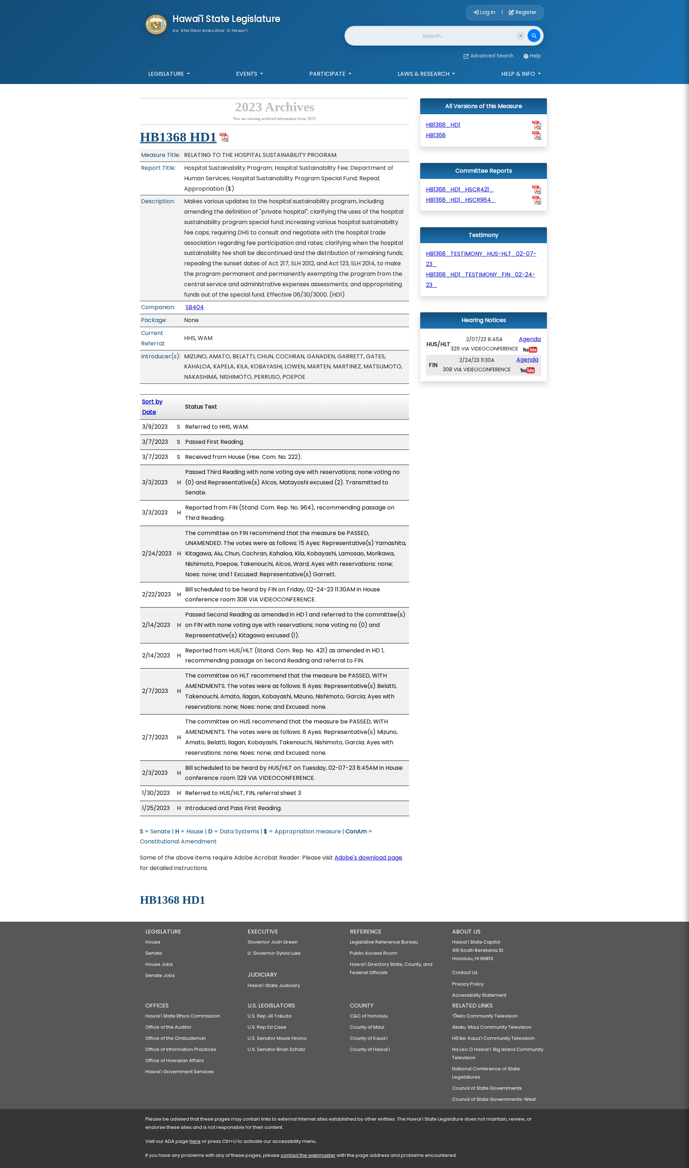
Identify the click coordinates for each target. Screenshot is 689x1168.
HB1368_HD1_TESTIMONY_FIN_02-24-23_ (480, 279)
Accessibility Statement (479, 995)
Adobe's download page (368, 857)
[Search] (534, 35)
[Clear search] (520, 35)
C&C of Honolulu (369, 1016)
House (152, 942)
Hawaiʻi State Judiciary (274, 985)
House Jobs (159, 964)
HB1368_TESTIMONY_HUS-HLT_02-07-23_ (481, 259)
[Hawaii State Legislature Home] (156, 23)
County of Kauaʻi (369, 1038)
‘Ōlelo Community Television (485, 1016)
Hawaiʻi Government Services (179, 1072)
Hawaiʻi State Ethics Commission (182, 1016)
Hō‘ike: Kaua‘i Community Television (493, 1038)
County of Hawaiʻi (370, 1049)
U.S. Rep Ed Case (267, 1027)
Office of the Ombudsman (175, 1038)
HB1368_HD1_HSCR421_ (460, 189)
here (195, 1141)
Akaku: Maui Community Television (491, 1027)
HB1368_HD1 (443, 125)
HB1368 (436, 135)
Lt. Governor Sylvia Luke (274, 953)
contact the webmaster (308, 1155)
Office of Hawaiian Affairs (174, 1060)
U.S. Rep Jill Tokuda (269, 1016)
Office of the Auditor (168, 1027)
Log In (488, 12)
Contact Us (465, 972)
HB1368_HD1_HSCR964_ (461, 200)
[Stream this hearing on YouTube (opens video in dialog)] (530, 349)
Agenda (530, 339)
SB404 (195, 307)
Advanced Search (492, 55)
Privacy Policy (468, 984)
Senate (153, 953)
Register (525, 12)
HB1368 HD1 (178, 137)
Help (535, 55)
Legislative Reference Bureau (384, 942)
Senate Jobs (160, 975)
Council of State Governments (487, 1088)
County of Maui (367, 1027)
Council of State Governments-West (494, 1099)
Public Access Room (373, 953)
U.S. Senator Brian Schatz (276, 1049)
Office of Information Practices (180, 1049)
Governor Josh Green (273, 942)
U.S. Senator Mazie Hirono (277, 1038)
